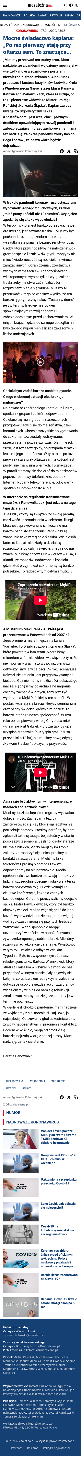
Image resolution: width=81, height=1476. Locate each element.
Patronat (16, 1448)
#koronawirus (15, 1081)
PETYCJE (56, 15)
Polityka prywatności (56, 1448)
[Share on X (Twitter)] (69, 151)
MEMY (69, 15)
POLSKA (29, 15)
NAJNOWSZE (12, 15)
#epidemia (58, 1081)
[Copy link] (76, 151)
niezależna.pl (10, 24)
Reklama (32, 1448)
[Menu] (5, 5)
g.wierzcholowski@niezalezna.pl (25, 1335)
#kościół (11, 1088)
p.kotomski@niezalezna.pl (41, 1350)
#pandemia (37, 1081)
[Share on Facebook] (62, 151)
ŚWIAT (42, 15)
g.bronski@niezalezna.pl (43, 1346)
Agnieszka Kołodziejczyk (26, 151)
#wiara (26, 1088)
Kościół (50, 24)
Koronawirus (32, 24)
